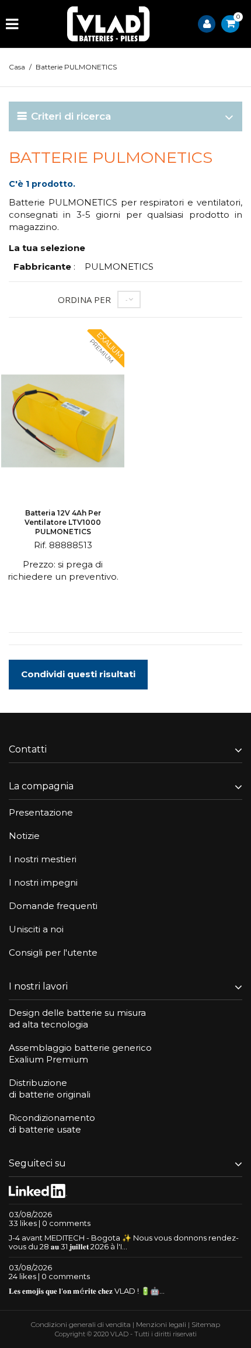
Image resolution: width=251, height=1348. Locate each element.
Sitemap (205, 1324)
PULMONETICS (119, 266)
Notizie (24, 835)
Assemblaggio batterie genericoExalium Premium (80, 1053)
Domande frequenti (53, 905)
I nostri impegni (43, 882)
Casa (17, 66)
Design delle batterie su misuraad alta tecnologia (77, 1018)
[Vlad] (108, 23)
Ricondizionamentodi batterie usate (52, 1123)
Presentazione (41, 812)
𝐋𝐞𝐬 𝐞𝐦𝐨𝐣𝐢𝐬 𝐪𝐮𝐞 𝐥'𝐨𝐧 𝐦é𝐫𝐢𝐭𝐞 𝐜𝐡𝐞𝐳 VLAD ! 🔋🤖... (87, 1290)
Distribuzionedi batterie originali (49, 1088)
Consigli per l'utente (53, 952)
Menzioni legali (161, 1324)
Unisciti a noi (36, 929)
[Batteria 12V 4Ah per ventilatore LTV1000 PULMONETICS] (62, 422)
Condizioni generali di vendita (81, 1324)
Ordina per (84, 299)
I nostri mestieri (42, 859)
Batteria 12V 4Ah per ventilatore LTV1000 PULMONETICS (63, 522)
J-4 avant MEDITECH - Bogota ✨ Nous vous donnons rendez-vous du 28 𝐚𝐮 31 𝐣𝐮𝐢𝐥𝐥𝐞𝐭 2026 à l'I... (124, 1242)
